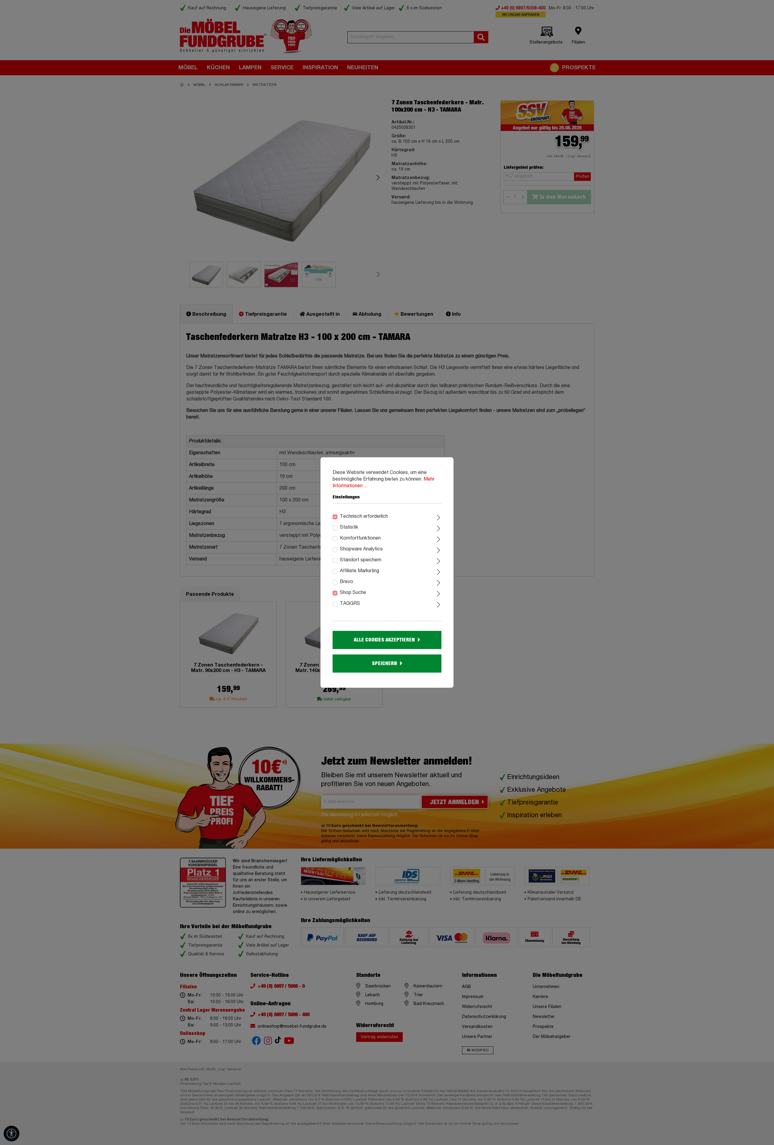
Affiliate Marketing (359, 571)
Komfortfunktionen (360, 538)
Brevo (346, 581)
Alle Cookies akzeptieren (384, 640)
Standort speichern (360, 560)
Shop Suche (353, 592)
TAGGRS (350, 603)
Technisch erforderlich (364, 516)
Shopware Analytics (361, 549)
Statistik (349, 527)
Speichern (384, 663)
